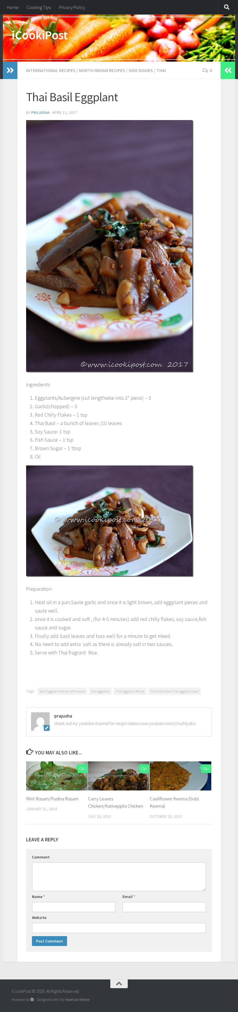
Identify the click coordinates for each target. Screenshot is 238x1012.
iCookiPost (39, 34)
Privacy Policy (72, 7)
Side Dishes (141, 70)
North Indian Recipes (102, 70)
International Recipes (50, 70)
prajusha (40, 112)
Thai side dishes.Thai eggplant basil (174, 691)
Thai (161, 70)
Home (13, 7)
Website (39, 917)
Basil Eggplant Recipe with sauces (62, 691)
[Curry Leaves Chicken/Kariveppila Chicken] (118, 775)
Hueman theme (77, 999)
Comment (41, 857)
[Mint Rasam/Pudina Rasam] (57, 775)
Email (128, 896)
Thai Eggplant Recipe (130, 691)
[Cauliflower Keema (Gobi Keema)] (180, 775)
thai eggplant (100, 691)
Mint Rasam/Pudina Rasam (52, 798)
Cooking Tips (39, 7)
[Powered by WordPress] (32, 1000)
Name (38, 896)
